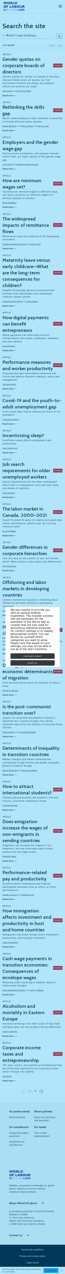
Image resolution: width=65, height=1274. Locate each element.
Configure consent (32, 656)
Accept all (33, 663)
